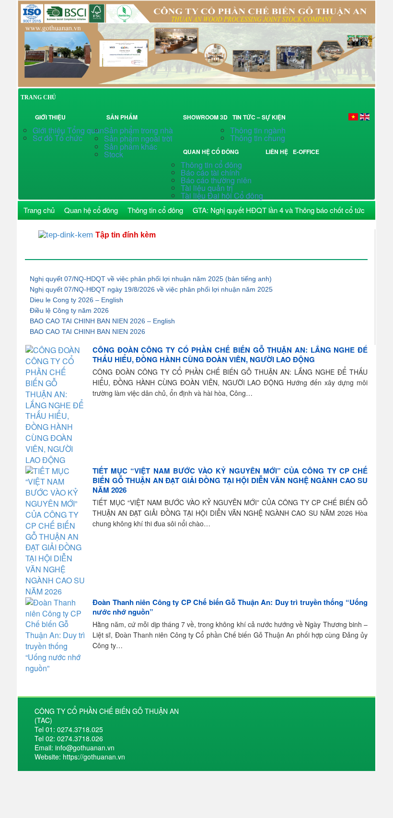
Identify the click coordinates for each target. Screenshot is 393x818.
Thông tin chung (257, 137)
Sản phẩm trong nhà (139, 130)
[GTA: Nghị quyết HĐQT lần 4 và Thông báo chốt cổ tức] (196, 42)
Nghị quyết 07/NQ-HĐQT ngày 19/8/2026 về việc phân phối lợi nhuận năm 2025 (151, 289)
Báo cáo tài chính (210, 172)
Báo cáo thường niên (216, 180)
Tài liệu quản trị (207, 187)
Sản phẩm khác (130, 146)
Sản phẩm (123, 117)
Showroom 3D (205, 117)
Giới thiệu (50, 117)
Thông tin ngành (258, 130)
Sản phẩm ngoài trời (139, 138)
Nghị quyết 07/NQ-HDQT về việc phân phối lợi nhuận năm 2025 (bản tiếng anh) (151, 279)
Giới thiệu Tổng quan (68, 130)
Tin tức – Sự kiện (260, 117)
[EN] (365, 116)
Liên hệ (277, 151)
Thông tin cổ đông (211, 164)
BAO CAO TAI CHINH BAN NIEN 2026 (87, 331)
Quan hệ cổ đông (212, 151)
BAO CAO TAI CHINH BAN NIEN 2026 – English (102, 321)
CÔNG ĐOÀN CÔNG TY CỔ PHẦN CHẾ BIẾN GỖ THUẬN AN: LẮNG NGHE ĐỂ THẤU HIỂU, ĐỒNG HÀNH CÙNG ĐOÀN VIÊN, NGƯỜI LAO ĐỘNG (230, 354)
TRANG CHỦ (38, 97)
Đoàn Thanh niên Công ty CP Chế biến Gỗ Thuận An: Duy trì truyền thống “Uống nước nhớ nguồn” (230, 606)
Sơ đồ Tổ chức (57, 137)
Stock (113, 154)
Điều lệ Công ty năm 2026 (69, 310)
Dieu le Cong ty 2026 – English (76, 300)
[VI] (353, 116)
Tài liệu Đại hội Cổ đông (222, 195)
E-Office (306, 151)
